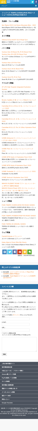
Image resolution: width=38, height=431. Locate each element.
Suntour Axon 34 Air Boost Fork (13, 69)
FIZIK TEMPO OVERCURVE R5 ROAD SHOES (18, 205)
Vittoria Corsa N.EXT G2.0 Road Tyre (15, 39)
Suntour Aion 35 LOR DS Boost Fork (14, 54)
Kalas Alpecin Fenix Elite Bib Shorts (14, 242)
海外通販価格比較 (7, 367)
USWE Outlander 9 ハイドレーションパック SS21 (19, 171)
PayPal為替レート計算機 (9, 378)
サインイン (16, 315)
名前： (4, 316)
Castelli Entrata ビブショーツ (12, 236)
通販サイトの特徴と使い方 (9, 388)
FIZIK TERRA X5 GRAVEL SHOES (14, 224)
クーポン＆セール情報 (8, 392)
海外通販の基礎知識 (7, 385)
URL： (4, 327)
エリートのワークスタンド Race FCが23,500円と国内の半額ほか (18, 272)
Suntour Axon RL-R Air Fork (11, 77)
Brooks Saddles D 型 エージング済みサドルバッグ (19, 100)
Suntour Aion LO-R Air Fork (11, 62)
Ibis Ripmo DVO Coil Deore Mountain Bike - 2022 (19, 25)
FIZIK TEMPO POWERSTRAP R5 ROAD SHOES (19, 215)
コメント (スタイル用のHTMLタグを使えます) (16, 335)
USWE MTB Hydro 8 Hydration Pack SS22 (16, 165)
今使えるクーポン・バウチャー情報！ (13, 370)
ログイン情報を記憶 (9, 333)
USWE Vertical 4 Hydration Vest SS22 (15, 177)
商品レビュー (6, 399)
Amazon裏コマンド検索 (9, 374)
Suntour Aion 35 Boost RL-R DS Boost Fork (17, 52)
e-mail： (4, 322)
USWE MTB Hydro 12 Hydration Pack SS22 (17, 157)
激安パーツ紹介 (6, 395)
